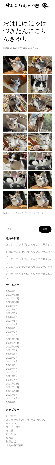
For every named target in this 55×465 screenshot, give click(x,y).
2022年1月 (12, 380)
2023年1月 (12, 335)
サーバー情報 (13, 427)
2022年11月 (12, 343)
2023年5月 (12, 321)
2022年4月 (12, 369)
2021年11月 (12, 387)
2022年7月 (12, 358)
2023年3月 (12, 328)
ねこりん (34, 48)
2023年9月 (12, 306)
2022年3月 (12, 372)
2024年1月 (12, 291)
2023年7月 (12, 313)
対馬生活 (11, 441)
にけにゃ (11, 434)
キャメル (11, 423)
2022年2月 (12, 376)
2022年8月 (12, 354)
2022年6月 (12, 361)
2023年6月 (12, 317)
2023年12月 (12, 295)
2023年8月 (12, 309)
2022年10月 (12, 346)
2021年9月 (12, 395)
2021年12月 (12, 383)
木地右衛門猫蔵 (14, 445)
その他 (9, 430)
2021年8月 (12, 398)
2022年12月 (12, 339)
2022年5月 (12, 365)
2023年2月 (12, 332)
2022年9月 (12, 350)
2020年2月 (12, 402)
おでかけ (11, 416)
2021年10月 (12, 391)
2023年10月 (12, 302)
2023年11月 (12, 298)
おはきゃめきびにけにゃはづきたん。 (28, 213)
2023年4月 (12, 324)
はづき (9, 438)
